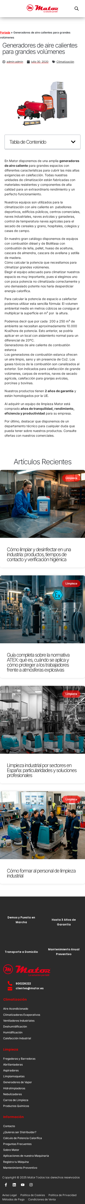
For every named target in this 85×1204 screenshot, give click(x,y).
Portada (5, 32)
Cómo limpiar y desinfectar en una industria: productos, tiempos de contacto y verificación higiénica (39, 554)
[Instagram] (31, 1184)
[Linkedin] (14, 1184)
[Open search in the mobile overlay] (76, 8)
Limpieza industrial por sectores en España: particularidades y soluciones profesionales (41, 770)
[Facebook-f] (6, 1184)
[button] (73, 141)
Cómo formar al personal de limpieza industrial (41, 873)
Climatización (65, 61)
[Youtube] (22, 1184)
